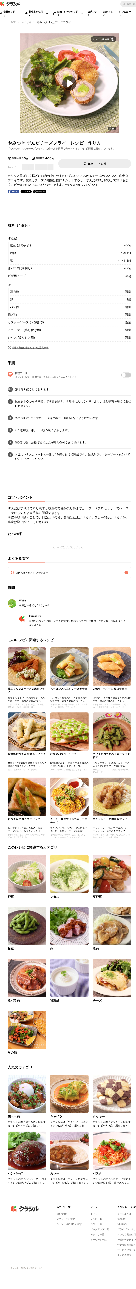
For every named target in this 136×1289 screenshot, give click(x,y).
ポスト (27, 191)
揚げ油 (12, 314)
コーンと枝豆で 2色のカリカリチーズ (68, 820)
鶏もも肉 (14, 1116)
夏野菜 (97, 896)
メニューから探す (66, 1218)
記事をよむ (108, 13)
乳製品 (54, 1000)
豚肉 (96, 948)
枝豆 (11, 948)
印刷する (41, 191)
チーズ (97, 1000)
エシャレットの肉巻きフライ (110, 818)
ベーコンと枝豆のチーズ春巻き (68, 688)
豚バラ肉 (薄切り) (20, 268)
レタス (54, 896)
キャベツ (56, 1116)
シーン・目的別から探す (69, 1224)
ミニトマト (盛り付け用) (24, 330)
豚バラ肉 (14, 1000)
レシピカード (125, 13)
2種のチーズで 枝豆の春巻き (110, 688)
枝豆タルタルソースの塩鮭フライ (26, 690)
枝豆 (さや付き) (20, 245)
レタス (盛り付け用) (21, 337)
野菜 (11, 896)
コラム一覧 (96, 1224)
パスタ (97, 1173)
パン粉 (14, 307)
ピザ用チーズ (17, 276)
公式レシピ (92, 13)
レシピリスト (97, 1218)
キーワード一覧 (98, 1239)
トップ (93, 1213)
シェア (15, 191)
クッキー (99, 1116)
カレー (54, 1173)
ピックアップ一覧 (99, 1229)
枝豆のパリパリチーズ (63, 753)
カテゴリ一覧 (97, 1234)
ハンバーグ (15, 1173)
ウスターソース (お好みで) (26, 322)
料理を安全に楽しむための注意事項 (30, 347)
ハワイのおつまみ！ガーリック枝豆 (111, 755)
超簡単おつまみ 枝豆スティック (27, 753)
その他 (12, 1052)
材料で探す (62, 1213)
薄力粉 (14, 292)
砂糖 (13, 253)
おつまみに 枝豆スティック (24, 818)
